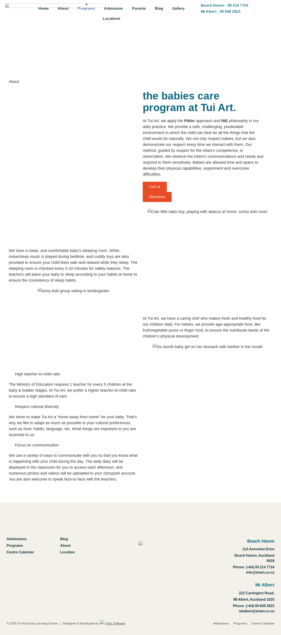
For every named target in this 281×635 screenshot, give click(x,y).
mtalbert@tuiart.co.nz (256, 611)
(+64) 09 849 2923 (260, 606)
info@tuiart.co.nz (260, 572)
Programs (86, 8)
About (63, 8)
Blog (159, 8)
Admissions (17, 539)
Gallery (178, 8)
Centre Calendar (20, 552)
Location (67, 552)
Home (43, 8)
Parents (139, 8)
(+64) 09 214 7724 (259, 567)
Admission (113, 8)
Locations (112, 18)
